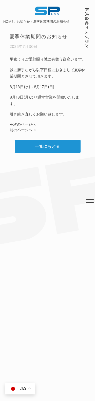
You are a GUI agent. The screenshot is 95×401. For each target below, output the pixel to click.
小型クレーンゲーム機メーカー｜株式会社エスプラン (47, 11)
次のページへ (24, 124)
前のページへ (21, 129)
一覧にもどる (47, 146)
